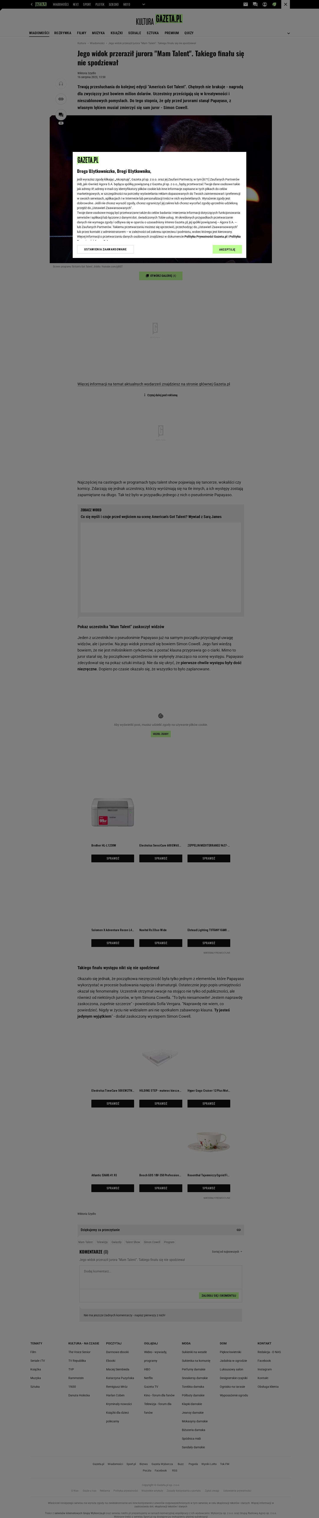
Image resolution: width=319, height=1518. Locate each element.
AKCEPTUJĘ (227, 249)
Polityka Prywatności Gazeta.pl (205, 236)
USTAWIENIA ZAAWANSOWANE (105, 249)
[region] (159, 205)
